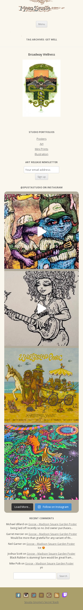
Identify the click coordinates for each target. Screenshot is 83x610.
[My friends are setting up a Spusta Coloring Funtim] (41, 308)
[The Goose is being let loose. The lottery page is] (41, 462)
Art (41, 144)
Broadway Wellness (41, 54)
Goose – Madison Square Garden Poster (52, 524)
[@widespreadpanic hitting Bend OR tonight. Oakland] (41, 385)
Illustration (41, 154)
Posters (42, 139)
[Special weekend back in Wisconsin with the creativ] (41, 231)
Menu (41, 24)
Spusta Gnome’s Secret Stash (41, 602)
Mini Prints (41, 149)
